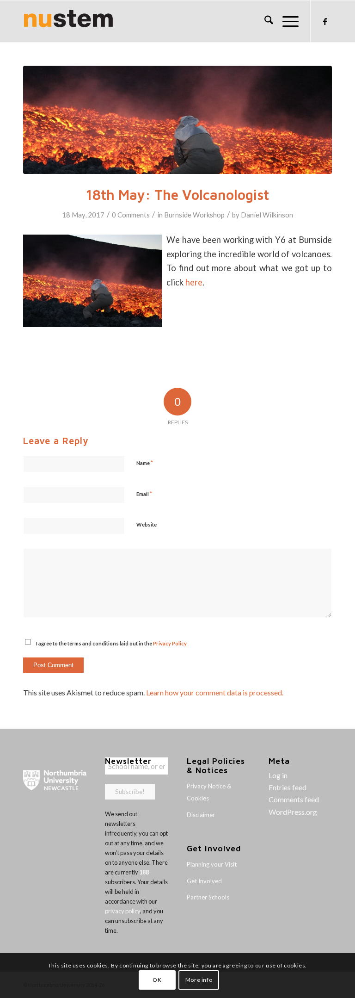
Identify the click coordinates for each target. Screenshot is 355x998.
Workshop (209, 215)
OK (157, 979)
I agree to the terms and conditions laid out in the (111, 643)
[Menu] (286, 21)
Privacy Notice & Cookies (209, 792)
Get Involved (204, 881)
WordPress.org (293, 811)
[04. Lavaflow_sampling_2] (177, 120)
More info (198, 979)
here (193, 282)
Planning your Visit (212, 864)
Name (144, 462)
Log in (278, 775)
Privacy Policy (170, 643)
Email (144, 493)
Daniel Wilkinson (267, 215)
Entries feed (287, 787)
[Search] (264, 21)
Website (146, 524)
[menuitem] (264, 21)
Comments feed (294, 799)
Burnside (177, 215)
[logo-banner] (68, 21)
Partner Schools (208, 897)
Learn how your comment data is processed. (214, 692)
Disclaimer (201, 814)
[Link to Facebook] (325, 21)
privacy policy (122, 911)
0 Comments (131, 215)
